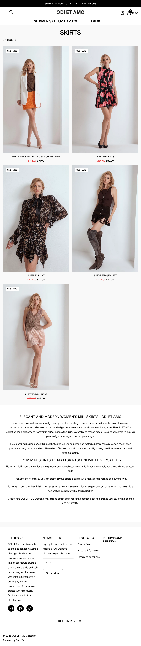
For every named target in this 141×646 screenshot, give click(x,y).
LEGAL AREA (85, 538)
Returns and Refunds (112, 539)
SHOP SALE (97, 21)
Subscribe (53, 573)
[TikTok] (29, 608)
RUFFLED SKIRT (36, 275)
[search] (11, 12)
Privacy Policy (84, 544)
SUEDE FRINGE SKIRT (105, 275)
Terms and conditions (88, 556)
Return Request (70, 621)
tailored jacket (85, 490)
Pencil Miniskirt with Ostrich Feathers (36, 156)
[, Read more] (122, 13)
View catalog (5, 12)
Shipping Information (88, 550)
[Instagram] (11, 608)
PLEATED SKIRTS (105, 156)
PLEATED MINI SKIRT (36, 394)
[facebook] (20, 608)
